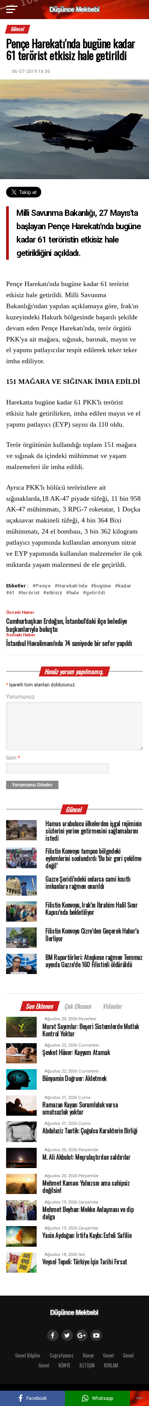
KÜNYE (64, 1365)
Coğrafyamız (62, 1355)
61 (12, 593)
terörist (30, 593)
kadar (124, 586)
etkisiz (54, 593)
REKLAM (111, 1365)
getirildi (95, 593)
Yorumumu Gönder (32, 785)
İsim (13, 758)
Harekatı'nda (72, 586)
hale (74, 593)
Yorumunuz (20, 697)
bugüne (102, 586)
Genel (108, 1355)
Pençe (43, 586)
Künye (88, 1355)
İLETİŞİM (87, 1365)
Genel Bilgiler (27, 1355)
